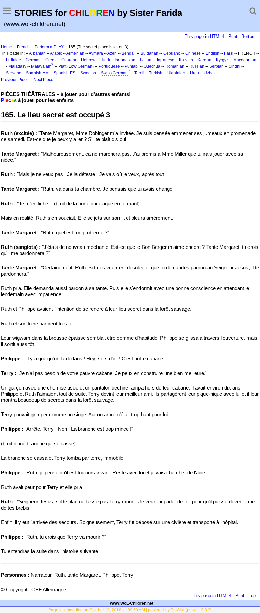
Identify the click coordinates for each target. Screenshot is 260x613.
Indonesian (125, 59)
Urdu (194, 73)
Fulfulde (13, 59)
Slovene (13, 73)
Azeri (112, 53)
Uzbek (210, 73)
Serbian (216, 66)
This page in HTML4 (204, 36)
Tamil (139, 73)
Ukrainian (176, 73)
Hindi (105, 59)
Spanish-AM (37, 73)
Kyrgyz (222, 59)
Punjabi (132, 66)
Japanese (165, 59)
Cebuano (171, 53)
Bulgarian (149, 53)
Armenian (75, 53)
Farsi (228, 53)
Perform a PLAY (49, 47)
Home (6, 47)
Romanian (175, 66)
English (212, 53)
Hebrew (88, 59)
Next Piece (43, 79)
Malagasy (17, 66)
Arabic (56, 53)
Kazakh (186, 59)
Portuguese (109, 66)
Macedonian (244, 59)
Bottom (248, 36)
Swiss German (114, 73)
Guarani (68, 59)
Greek (51, 59)
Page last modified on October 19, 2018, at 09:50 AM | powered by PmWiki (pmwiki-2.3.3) (130, 610)
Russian (196, 66)
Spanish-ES (64, 73)
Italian (145, 59)
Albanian (37, 53)
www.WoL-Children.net (131, 603)
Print (232, 36)
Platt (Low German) (76, 66)
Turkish (155, 73)
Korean (204, 59)
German (33, 59)
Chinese (193, 53)
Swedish (88, 73)
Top (252, 595)
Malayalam (41, 66)
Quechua (152, 66)
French (23, 47)
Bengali (129, 53)
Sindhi (234, 66)
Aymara (96, 53)
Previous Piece (15, 79)
